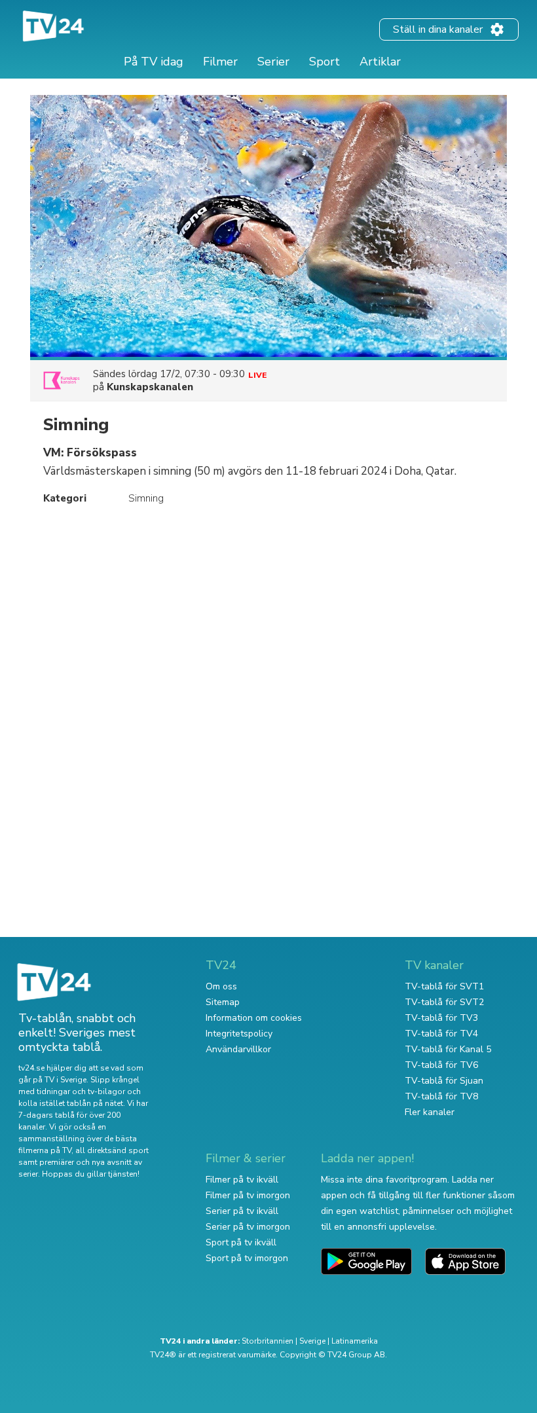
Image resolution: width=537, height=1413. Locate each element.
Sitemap (223, 1002)
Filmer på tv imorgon (248, 1195)
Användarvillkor (238, 1049)
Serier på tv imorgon (248, 1226)
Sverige (312, 1341)
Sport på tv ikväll (241, 1242)
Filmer (220, 61)
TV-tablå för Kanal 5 (448, 1049)
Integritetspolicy (239, 1033)
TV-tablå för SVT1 (444, 986)
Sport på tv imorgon (247, 1258)
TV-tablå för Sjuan (444, 1080)
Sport (324, 61)
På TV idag (153, 61)
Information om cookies (254, 1018)
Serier (273, 61)
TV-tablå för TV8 (441, 1096)
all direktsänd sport (112, 1150)
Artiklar (380, 61)
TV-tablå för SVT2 (444, 1002)
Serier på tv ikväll (242, 1211)
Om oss (221, 986)
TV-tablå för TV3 (441, 1018)
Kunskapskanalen (150, 387)
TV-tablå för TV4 (441, 1033)
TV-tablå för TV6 (441, 1065)
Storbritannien (267, 1341)
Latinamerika (354, 1341)
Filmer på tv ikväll (242, 1179)
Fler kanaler (429, 1112)
